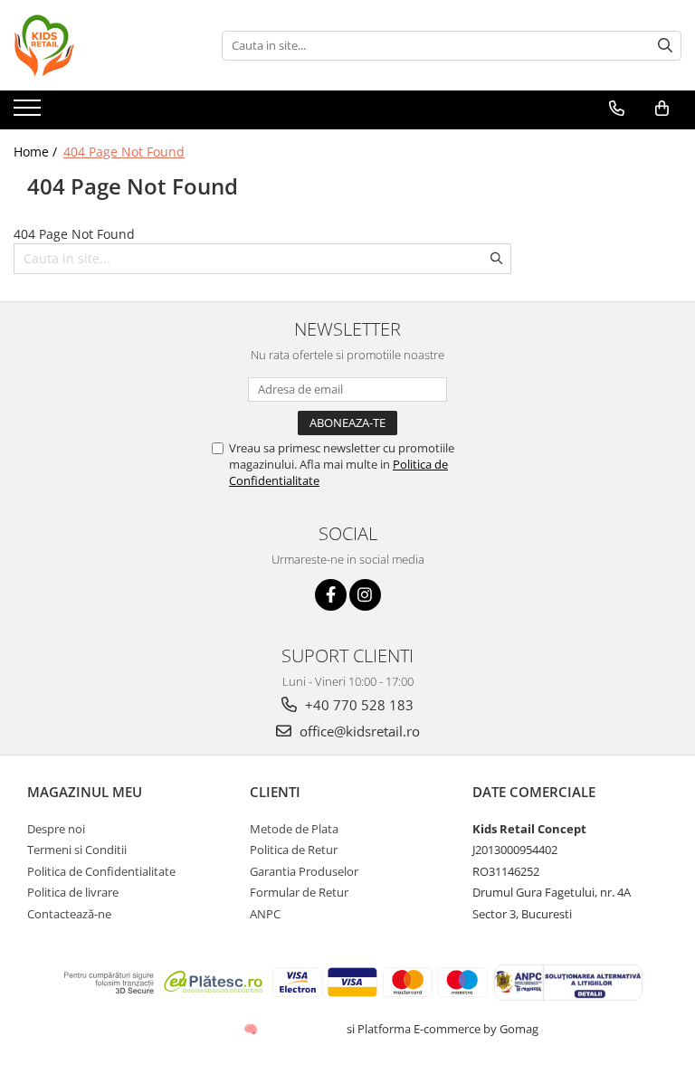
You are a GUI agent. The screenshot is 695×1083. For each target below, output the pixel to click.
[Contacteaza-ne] (616, 108)
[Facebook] (331, 595)
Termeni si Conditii (77, 849)
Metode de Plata (294, 829)
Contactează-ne (69, 914)
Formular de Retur (299, 892)
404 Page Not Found (124, 151)
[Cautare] (665, 46)
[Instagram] (365, 595)
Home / (37, 151)
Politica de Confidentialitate (101, 871)
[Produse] (29, 113)
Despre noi (56, 829)
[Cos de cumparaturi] (662, 108)
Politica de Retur (294, 849)
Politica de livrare (73, 892)
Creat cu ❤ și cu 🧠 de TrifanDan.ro (252, 1029)
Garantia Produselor (304, 871)
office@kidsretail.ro (358, 731)
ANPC (265, 914)
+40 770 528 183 (357, 705)
